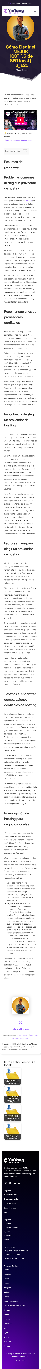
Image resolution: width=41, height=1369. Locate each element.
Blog (5, 1212)
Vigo (5, 1328)
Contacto (7, 1223)
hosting (29, 200)
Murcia (6, 1297)
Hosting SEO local (11, 1194)
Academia (8, 1235)
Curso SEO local (10, 1203)
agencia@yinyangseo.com (22, 3)
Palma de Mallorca (11, 1301)
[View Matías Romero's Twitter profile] (20, 1022)
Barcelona (7, 1274)
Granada (7, 1346)
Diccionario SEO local (12, 1255)
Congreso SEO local (11, 1227)
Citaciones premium (11, 1199)
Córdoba (7, 1319)
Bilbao (6, 1315)
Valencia (7, 1279)
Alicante (7, 1310)
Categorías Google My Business (16, 1251)
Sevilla (6, 1283)
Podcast (7, 1239)
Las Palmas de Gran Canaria (14, 1306)
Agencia (7, 1231)
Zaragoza (7, 1288)
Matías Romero (22, 70)
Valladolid (8, 1324)
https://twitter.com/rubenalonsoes (18, 140)
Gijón (6, 1333)
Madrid (6, 1270)
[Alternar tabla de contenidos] (23, 151)
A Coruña (7, 1342)
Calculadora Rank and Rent (14, 1259)
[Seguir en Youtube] (15, 1183)
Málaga (7, 1292)
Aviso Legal (20, 1361)
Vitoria (6, 1337)
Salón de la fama (10, 1208)
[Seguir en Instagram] (10, 1183)
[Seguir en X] (6, 1183)
